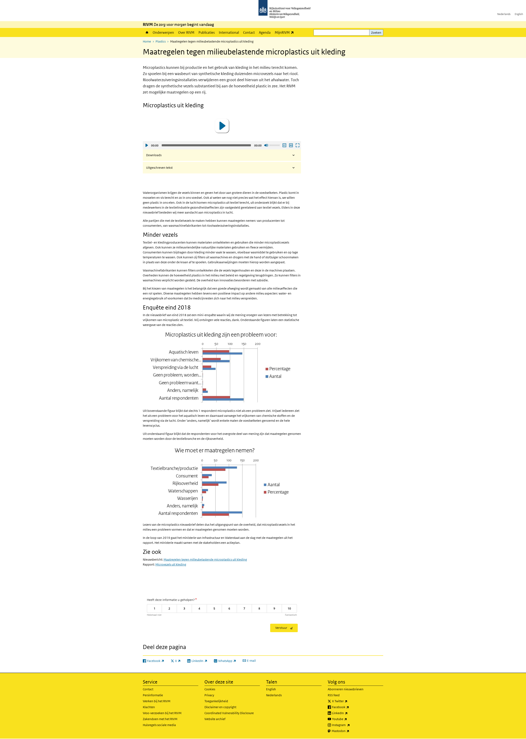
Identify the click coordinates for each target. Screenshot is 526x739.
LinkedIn (349, 713)
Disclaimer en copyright (220, 707)
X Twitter (349, 701)
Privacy (209, 695)
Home (147, 32)
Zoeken (376, 33)
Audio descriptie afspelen (291, 145)
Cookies (209, 689)
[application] (222, 125)
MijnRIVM (285, 32)
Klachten (149, 707)
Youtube (348, 719)
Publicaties (206, 32)
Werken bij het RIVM (156, 701)
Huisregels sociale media (159, 725)
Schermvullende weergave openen (297, 145)
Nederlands (504, 14)
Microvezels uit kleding (170, 564)
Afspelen (146, 145)
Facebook (349, 707)
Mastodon (349, 731)
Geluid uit (266, 145)
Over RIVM (186, 32)
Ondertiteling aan (284, 145)
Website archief (214, 719)
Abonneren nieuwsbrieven (345, 689)
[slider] (275, 145)
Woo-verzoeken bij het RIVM (162, 713)
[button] (222, 126)
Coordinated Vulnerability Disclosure (229, 713)
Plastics (161, 41)
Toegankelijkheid (216, 701)
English (519, 14)
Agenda (265, 32)
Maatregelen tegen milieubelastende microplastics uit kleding (205, 559)
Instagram (350, 725)
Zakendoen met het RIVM (160, 719)
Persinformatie (153, 695)
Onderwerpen (163, 32)
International (229, 32)
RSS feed (334, 695)
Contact (249, 32)
